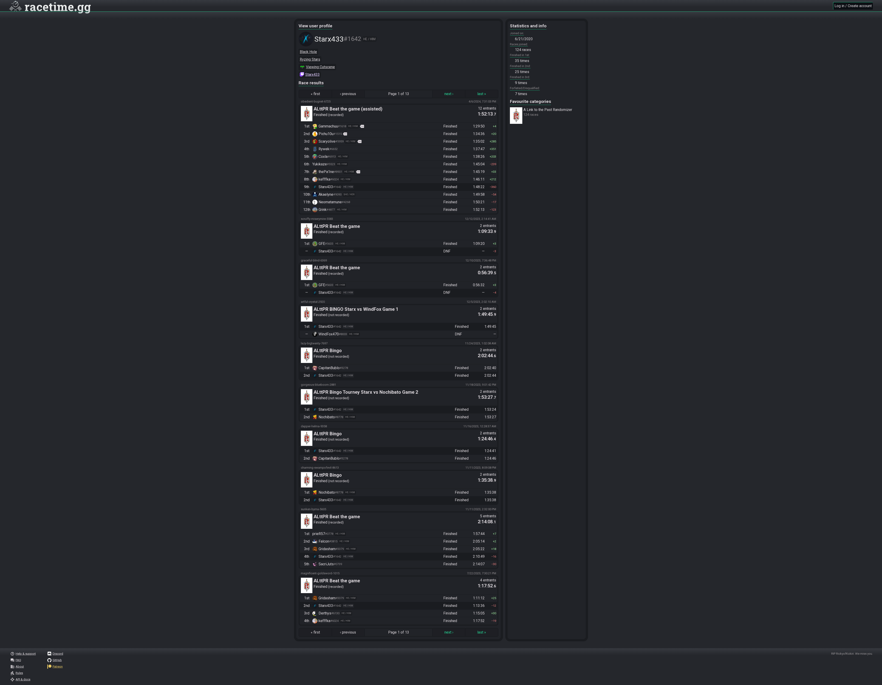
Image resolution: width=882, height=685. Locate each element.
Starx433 (312, 74)
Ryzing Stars (310, 59)
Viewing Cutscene (320, 67)
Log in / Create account (853, 6)
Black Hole (308, 52)
